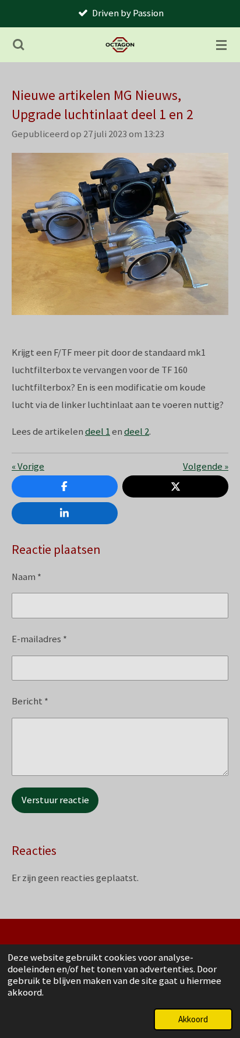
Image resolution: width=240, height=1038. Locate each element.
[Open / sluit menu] (221, 44)
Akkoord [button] (193, 1019)
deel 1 (97, 431)
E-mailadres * (39, 639)
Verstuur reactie (55, 800)
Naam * (26, 577)
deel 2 (136, 431)
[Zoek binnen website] (18, 44)
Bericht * (30, 701)
